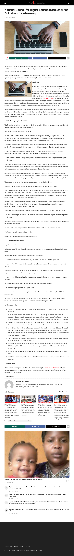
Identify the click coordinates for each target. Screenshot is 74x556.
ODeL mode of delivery (52, 368)
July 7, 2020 (8, 17)
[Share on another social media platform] (68, 58)
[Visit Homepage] (37, 3)
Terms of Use (8, 546)
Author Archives (64, 392)
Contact (28, 546)
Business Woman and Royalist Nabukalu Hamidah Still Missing (24, 480)
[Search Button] (68, 2)
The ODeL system (48, 98)
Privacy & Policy (18, 546)
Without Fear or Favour (36, 550)
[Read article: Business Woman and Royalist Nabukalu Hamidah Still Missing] (37, 454)
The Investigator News (13, 550)
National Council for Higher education (20, 421)
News (13, 17)
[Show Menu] (5, 2)
